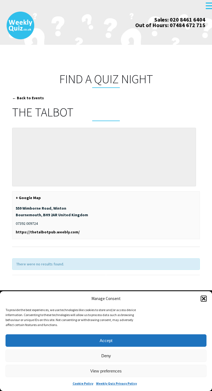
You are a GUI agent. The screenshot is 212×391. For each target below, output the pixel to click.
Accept (106, 340)
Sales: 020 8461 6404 (179, 19)
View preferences (106, 371)
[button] (203, 298)
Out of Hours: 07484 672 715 (170, 25)
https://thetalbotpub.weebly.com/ (48, 232)
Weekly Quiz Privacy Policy (116, 383)
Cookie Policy (83, 383)
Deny (106, 355)
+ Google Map (28, 197)
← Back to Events (28, 97)
